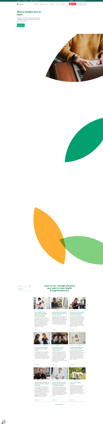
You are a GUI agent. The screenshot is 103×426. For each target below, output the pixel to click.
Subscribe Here (21, 25)
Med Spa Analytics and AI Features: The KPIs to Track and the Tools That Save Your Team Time (59, 313)
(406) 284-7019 (25, 0)
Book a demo (72, 3)
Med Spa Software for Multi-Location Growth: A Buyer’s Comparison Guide (58, 349)
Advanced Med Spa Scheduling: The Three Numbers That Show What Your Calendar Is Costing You (59, 384)
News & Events (72, 380)
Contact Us (18, 0)
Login (71, 0)
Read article (37, 329)
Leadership (53, 345)
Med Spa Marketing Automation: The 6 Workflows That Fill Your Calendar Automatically (42, 384)
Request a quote (82, 3)
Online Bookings (41, 345)
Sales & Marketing (37, 380)
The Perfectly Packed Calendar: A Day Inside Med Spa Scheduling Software (41, 349)
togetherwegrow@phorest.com (35, 0)
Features (41, 4)
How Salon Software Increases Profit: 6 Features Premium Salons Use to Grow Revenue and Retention (77, 313)
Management (37, 309)
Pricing (46, 4)
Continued (42, 326)
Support (76, 0)
